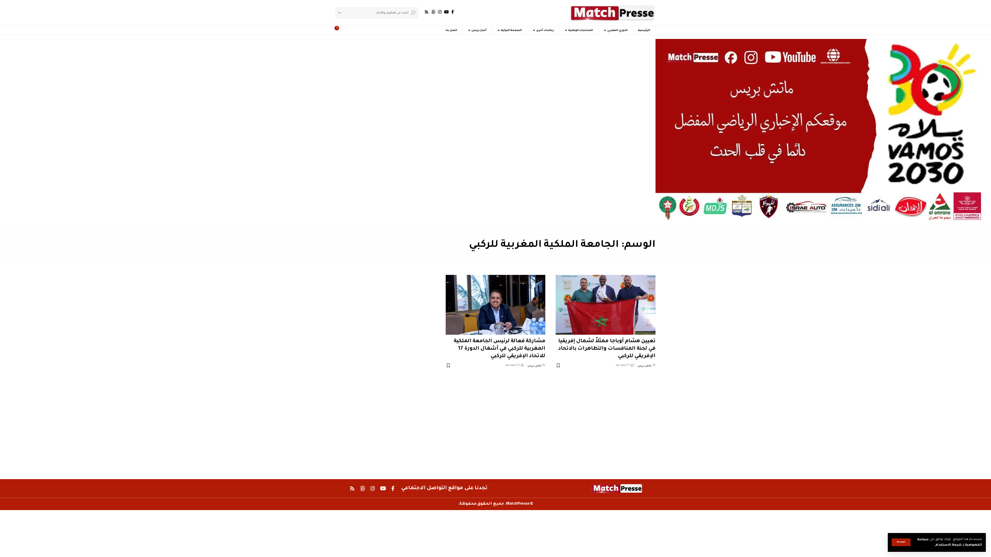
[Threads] (433, 12)
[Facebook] (452, 12)
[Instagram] (440, 12)
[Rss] (426, 12)
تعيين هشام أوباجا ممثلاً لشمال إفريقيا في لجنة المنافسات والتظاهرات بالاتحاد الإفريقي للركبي (607, 349)
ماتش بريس (645, 365)
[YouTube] (446, 12)
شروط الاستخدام (948, 545)
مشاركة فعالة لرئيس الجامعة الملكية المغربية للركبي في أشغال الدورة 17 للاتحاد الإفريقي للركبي (500, 349)
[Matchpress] (613, 13)
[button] (901, 542)
